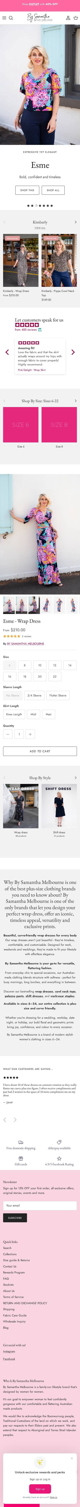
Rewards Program (14, 1272)
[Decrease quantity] (7, 734)
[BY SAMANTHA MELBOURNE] (40, 17)
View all (40, 227)
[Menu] (4, 18)
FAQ (6, 1279)
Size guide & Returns (16, 1260)
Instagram (9, 1351)
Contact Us (9, 1266)
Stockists (8, 1285)
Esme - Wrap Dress (22, 620)
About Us (9, 1291)
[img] (42, 325)
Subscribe (15, 1218)
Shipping (9, 1309)
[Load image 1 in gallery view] (40, 534)
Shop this (27, 190)
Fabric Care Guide (15, 1315)
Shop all (53, 190)
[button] (8, 352)
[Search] (13, 18)
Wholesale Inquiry (14, 1321)
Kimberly (40, 222)
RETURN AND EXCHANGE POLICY (25, 1303)
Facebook (9, 1359)
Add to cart (40, 751)
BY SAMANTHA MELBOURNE (25, 644)
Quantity (8, 726)
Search (7, 1248)
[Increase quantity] (30, 734)
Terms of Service (13, 1297)
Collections (10, 1254)
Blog (6, 1328)
